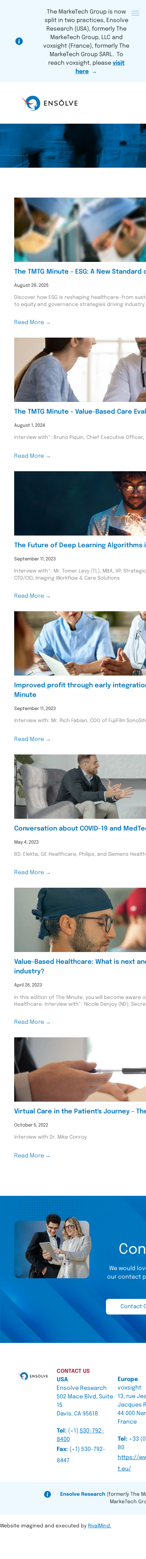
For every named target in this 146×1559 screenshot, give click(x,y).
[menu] (135, 13)
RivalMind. (99, 1525)
